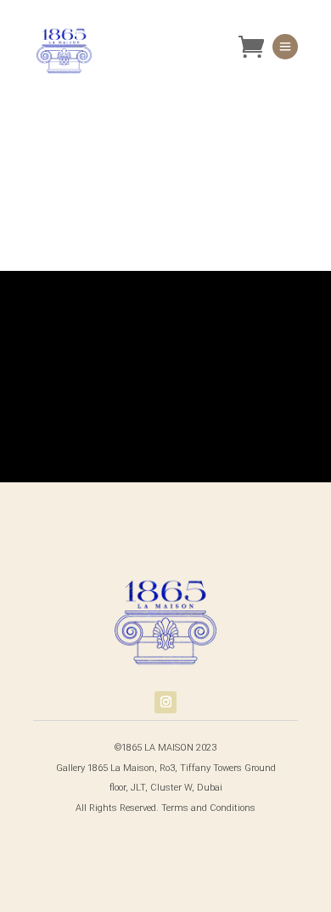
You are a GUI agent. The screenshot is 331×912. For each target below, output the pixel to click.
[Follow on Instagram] (165, 702)
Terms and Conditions (208, 807)
